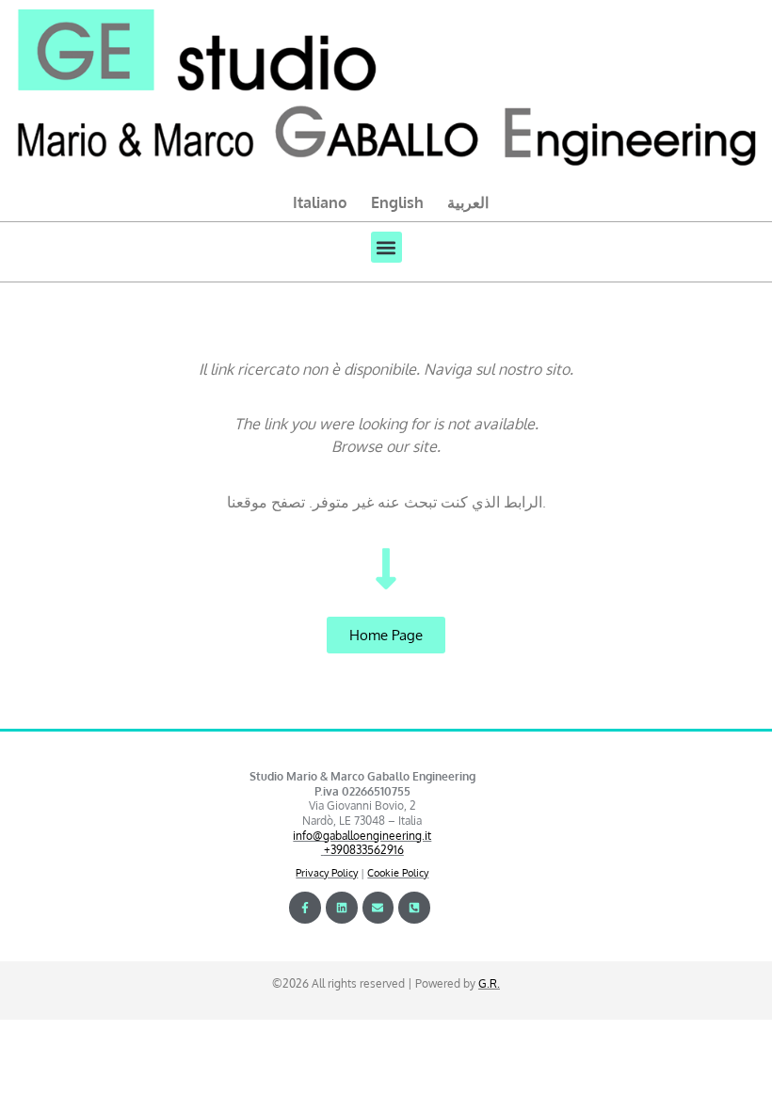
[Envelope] (378, 908)
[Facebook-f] (305, 908)
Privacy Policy (327, 872)
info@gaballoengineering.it (362, 836)
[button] (386, 247)
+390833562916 (364, 850)
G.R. (489, 983)
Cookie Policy (397, 872)
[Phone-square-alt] (414, 908)
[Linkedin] (342, 908)
